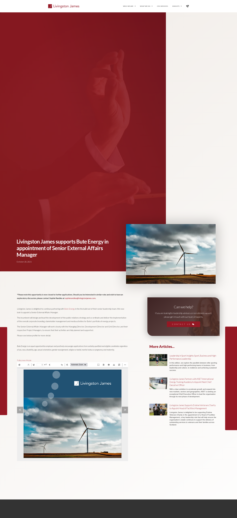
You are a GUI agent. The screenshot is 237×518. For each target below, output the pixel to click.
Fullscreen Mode (24, 360)
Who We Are (128, 6)
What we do (145, 6)
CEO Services (162, 6)
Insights (175, 6)
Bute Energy (69, 309)
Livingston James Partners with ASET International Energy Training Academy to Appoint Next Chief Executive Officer (191, 382)
